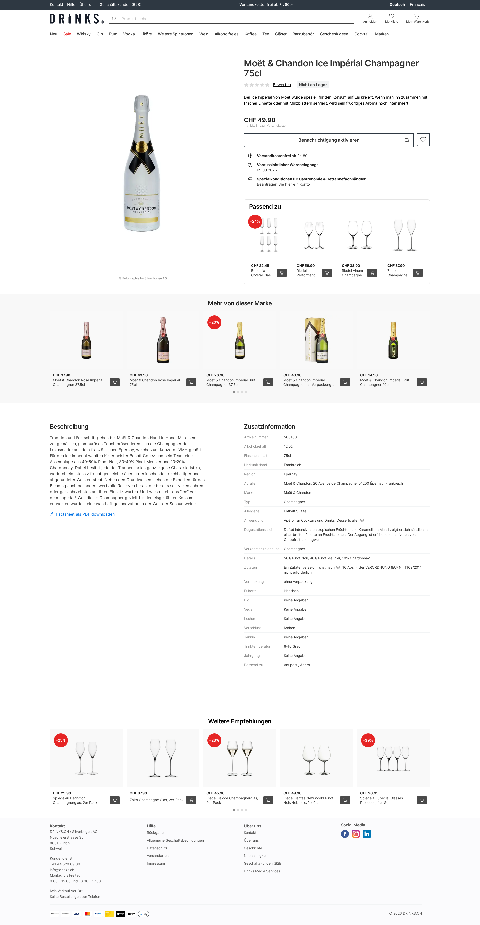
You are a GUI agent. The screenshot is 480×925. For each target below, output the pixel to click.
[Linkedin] (367, 834)
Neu (54, 34)
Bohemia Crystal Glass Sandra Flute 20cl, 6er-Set (261, 277)
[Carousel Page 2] (238, 392)
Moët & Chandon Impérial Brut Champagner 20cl (384, 382)
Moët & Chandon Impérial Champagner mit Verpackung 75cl (308, 384)
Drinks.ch (412, 913)
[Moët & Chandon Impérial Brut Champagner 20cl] (393, 341)
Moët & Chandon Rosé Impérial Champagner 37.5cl (78, 382)
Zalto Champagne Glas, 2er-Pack (398, 277)
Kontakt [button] (57, 826)
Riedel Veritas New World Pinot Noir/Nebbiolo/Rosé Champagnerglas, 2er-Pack (309, 802)
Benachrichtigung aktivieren (329, 140)
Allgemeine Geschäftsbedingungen (175, 840)
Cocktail (362, 34)
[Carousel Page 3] (242, 392)
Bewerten (282, 84)
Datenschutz (157, 848)
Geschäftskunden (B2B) (121, 4)
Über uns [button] (253, 826)
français (417, 4)
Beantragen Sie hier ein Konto (283, 184)
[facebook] (345, 834)
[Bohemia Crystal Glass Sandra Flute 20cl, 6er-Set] (269, 235)
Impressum (156, 863)
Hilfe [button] (151, 826)
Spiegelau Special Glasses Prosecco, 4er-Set (381, 800)
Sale (67, 34)
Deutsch (398, 4)
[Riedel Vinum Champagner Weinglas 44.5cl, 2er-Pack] (359, 235)
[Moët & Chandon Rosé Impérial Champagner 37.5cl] (86, 341)
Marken (382, 34)
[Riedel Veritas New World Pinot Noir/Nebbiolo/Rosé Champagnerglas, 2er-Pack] (316, 759)
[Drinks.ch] (77, 19)
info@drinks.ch (62, 870)
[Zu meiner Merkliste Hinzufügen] (423, 139)
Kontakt (56, 4)
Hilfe (71, 4)
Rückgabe (155, 832)
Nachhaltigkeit (256, 856)
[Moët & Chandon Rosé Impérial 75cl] (163, 341)
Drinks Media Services (262, 871)
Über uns (88, 4)
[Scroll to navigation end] (475, 34)
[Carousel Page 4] (246, 392)
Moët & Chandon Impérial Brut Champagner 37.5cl (231, 382)
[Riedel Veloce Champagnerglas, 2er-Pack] (240, 759)
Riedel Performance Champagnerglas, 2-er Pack (311, 277)
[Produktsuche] (114, 19)
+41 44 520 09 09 (65, 864)
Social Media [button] (353, 825)
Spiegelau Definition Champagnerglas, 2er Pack (75, 800)
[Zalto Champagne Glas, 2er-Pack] (405, 235)
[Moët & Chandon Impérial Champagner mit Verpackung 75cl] (316, 341)
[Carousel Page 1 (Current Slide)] (234, 392)
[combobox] (231, 19)
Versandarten (158, 856)
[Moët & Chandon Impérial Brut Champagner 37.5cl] (240, 341)
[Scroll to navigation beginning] (5, 34)
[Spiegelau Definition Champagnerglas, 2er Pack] (86, 759)
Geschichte (253, 848)
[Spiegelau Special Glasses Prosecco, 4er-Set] (393, 759)
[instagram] (356, 834)
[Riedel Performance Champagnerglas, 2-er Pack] (314, 235)
